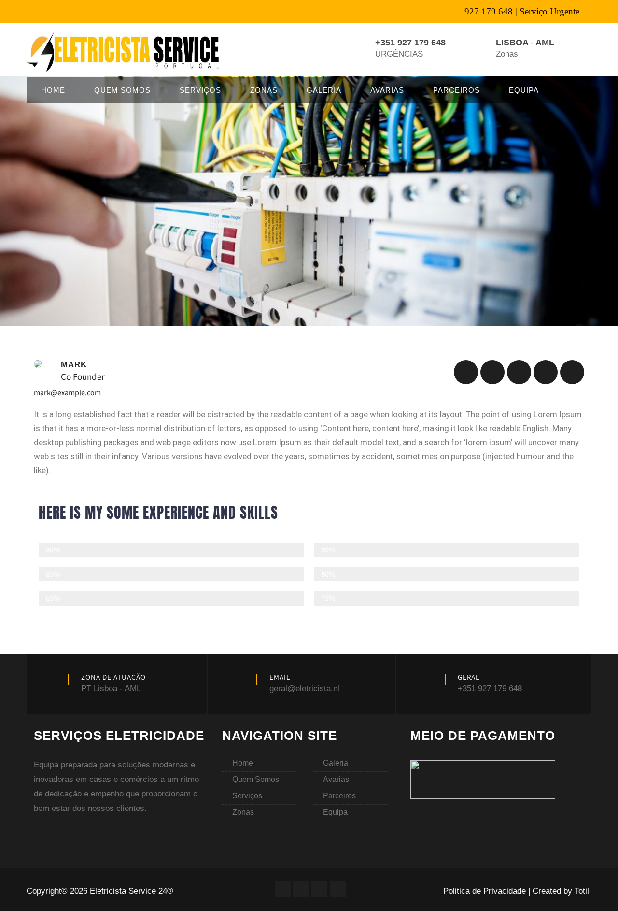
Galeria (324, 90)
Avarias (387, 90)
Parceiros (456, 90)
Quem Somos (122, 90)
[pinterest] (546, 372)
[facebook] (466, 372)
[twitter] (492, 372)
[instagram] (572, 372)
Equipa (524, 90)
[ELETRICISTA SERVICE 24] (124, 51)
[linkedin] (519, 372)
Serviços (200, 90)
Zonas (264, 90)
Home (53, 90)
